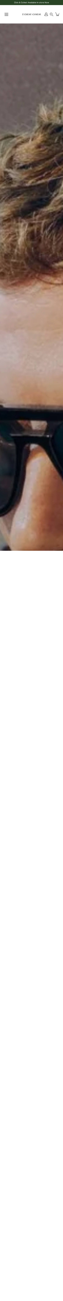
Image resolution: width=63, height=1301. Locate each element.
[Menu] (6, 14)
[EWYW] (31, 14)
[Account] (46, 14)
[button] (51, 14)
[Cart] (57, 14)
